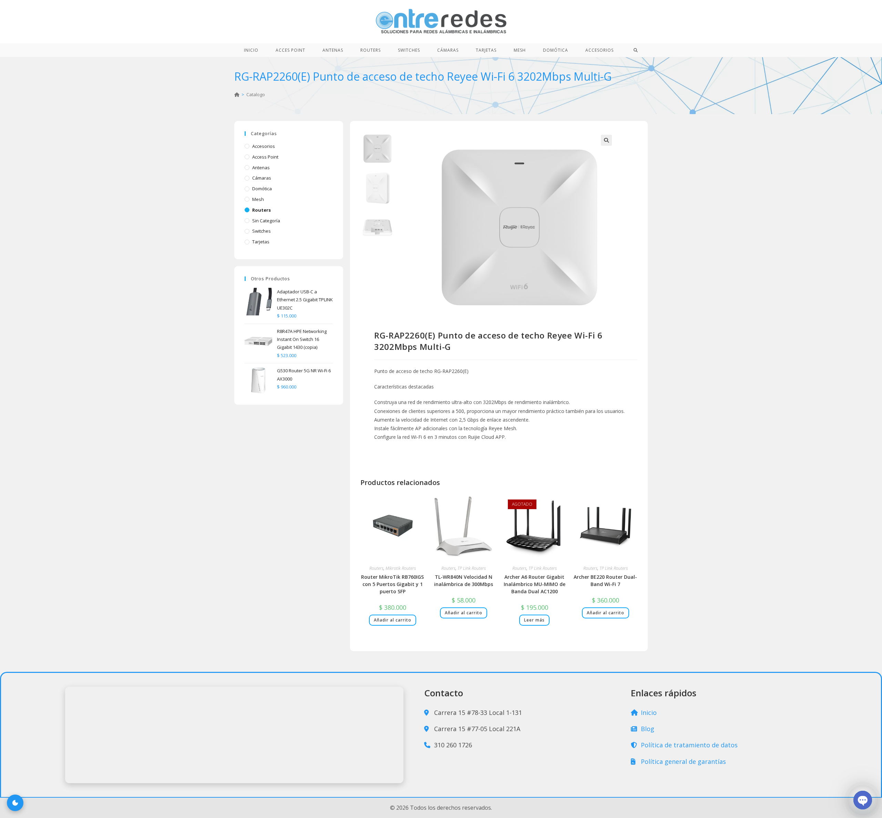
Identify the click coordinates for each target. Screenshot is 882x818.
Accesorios (263, 146)
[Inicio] (236, 94)
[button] (606, 140)
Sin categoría (266, 221)
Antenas (261, 167)
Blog (646, 729)
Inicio (648, 712)
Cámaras (261, 178)
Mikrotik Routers (401, 568)
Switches (261, 231)
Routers (376, 568)
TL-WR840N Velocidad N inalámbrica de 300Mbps (463, 580)
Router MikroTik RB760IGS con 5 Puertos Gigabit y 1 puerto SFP (392, 584)
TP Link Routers (472, 568)
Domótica (262, 188)
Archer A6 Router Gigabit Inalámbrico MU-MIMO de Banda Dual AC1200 (534, 584)
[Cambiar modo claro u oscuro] (15, 803)
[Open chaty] (862, 800)
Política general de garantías (682, 761)
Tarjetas (260, 242)
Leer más (534, 620)
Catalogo (255, 94)
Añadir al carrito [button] (392, 620)
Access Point (265, 157)
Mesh (258, 199)
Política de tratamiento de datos (688, 745)
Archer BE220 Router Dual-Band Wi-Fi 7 (605, 580)
